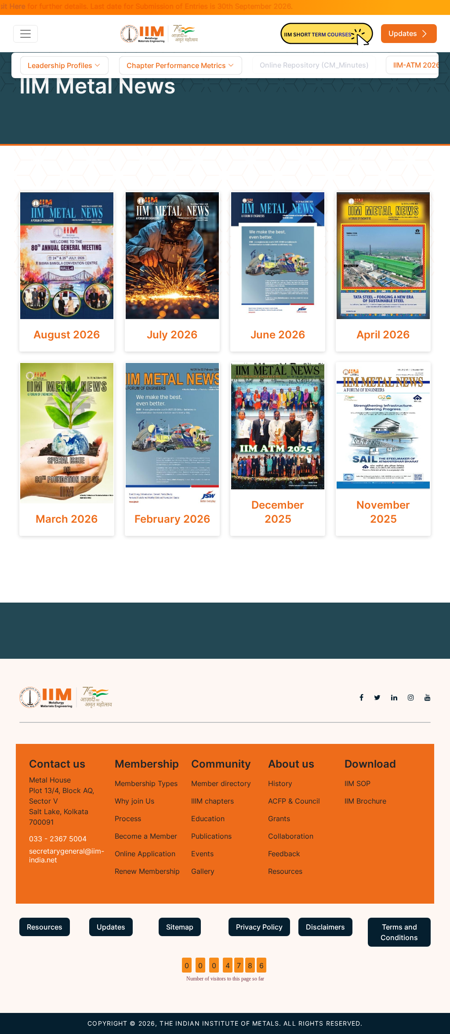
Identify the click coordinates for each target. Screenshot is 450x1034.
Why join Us (134, 801)
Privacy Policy (259, 927)
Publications (211, 836)
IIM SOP (357, 783)
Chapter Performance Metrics (177, 65)
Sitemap (179, 927)
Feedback (284, 853)
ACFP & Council (294, 801)
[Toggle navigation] (25, 34)
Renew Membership (147, 871)
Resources (285, 871)
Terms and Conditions (399, 932)
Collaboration (290, 836)
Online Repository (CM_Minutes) (314, 65)
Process (128, 818)
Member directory (221, 783)
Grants (279, 818)
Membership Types (146, 783)
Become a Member (146, 836)
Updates (403, 33)
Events (202, 853)
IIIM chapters (212, 801)
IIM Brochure (365, 801)
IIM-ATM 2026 (416, 65)
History (280, 783)
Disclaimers (325, 927)
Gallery (202, 871)
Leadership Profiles (61, 65)
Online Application (145, 853)
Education (208, 818)
